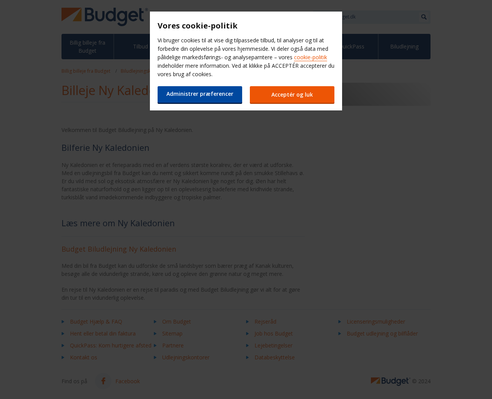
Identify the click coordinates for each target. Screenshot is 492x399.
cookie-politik (310, 57)
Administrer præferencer (199, 93)
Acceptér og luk (292, 94)
